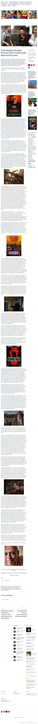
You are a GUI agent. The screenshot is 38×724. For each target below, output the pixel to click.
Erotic (29, 148)
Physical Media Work (13, 3)
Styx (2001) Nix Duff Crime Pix (31, 672)
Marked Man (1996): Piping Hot (19, 642)
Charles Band (30, 140)
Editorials (3, 4)
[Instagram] (31, 65)
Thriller (30, 167)
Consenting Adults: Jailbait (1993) (19, 635)
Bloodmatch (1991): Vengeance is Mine (19, 649)
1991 (35, 132)
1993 (32, 134)
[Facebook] (29, 67)
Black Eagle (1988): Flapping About (29, 667)
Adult (29, 138)
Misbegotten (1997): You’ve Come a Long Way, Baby (30, 658)
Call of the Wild (13, 587)
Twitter (16, 575)
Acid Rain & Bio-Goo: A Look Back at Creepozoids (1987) (31, 685)
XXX (28, 168)
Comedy (30, 142)
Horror (30, 156)
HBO (28, 154)
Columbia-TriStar (31, 141)
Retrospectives (28, 3)
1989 (30, 132)
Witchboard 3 (6, 590)
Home (2, 1)
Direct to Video (30, 146)
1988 (28, 132)
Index (9, 5)
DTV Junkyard (4, 5)
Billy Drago (4, 587)
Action (34, 137)
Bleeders (8, 587)
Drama (34, 146)
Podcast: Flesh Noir (25, 4)
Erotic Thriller (33, 148)
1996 (32, 135)
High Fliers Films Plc (32, 154)
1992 (29, 134)
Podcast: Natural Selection (13, 4)
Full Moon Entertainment (30, 152)
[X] (29, 65)
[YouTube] (34, 65)
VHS (18, 589)
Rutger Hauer (10, 589)
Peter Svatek (15, 588)
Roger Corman (30, 159)
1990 (33, 132)
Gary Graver (30, 153)
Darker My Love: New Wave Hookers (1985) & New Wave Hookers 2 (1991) (20, 653)
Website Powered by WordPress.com (19, 717)
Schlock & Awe (4, 3)
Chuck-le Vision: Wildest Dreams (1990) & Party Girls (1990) (20, 638)
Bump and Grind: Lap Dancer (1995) (29, 643)
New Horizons (30, 158)
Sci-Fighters (15, 589)
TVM (34, 167)
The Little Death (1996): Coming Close (30, 649)
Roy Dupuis (5, 589)
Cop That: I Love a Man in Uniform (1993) (30, 646)
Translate (8, 701)
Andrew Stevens (32, 138)
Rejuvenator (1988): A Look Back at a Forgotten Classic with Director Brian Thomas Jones (7, 614)
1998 (29, 137)
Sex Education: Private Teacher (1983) (20, 628)
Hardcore (34, 153)
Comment (23, 606)
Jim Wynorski (30, 157)
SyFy (32, 165)
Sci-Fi (29, 165)
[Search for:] (31, 694)
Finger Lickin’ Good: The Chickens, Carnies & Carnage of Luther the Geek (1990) (31, 681)
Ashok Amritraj (30, 139)
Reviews (21, 3)
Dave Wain (11, 586)
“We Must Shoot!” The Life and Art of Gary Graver (20, 1)
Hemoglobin (7, 588)
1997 (34, 135)
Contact (14, 5)
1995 (29, 135)
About (6, 1)
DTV (4, 588)
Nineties (11, 588)
